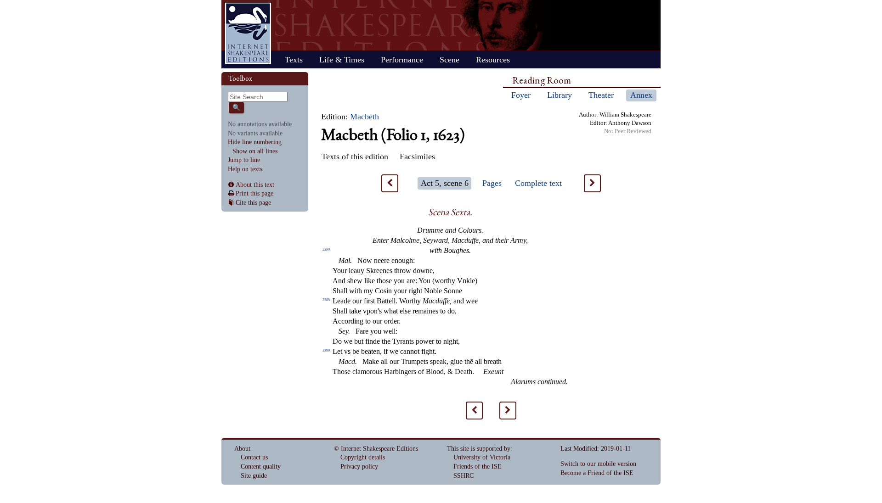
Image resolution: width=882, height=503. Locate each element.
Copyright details (362, 457)
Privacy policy (359, 466)
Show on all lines (254, 151)
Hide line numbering (255, 142)
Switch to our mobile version (598, 463)
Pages (492, 183)
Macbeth (364, 116)
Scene (449, 59)
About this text (255, 184)
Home (248, 33)
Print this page (254, 193)
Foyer (521, 95)
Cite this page (253, 202)
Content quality (261, 466)
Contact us (254, 457)
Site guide (254, 475)
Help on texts (245, 169)
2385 (326, 300)
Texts (294, 59)
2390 (326, 350)
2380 (326, 249)
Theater (601, 95)
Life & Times (341, 59)
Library (559, 95)
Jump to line (244, 159)
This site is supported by (478, 448)
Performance (402, 59)
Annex (641, 95)
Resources (493, 59)
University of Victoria (481, 457)
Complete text (538, 183)
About (242, 448)
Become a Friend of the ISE (596, 472)
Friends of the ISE (477, 466)
